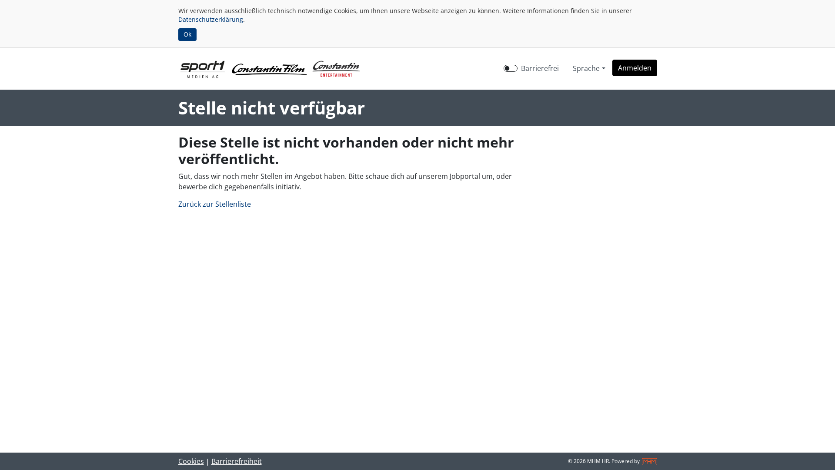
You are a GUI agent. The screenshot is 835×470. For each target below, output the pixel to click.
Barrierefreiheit (236, 461)
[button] (634, 68)
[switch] (511, 68)
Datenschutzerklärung (210, 19)
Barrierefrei (540, 68)
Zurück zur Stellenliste (214, 204)
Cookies (191, 461)
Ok (187, 34)
